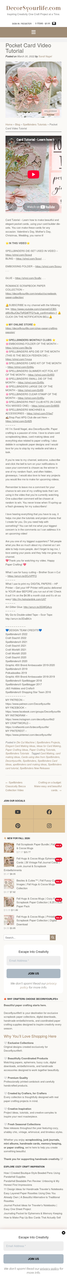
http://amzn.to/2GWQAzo (38, 607)
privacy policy (49, 1268)
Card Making (47, 753)
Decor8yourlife (13, 760)
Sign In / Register (22, 23)
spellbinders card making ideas (30, 764)
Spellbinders (29, 760)
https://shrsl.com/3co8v (28, 278)
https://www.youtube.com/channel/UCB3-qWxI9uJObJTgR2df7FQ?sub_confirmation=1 (31, 311)
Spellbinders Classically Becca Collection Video (15, 786)
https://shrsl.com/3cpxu (48, 266)
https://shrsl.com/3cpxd (18, 254)
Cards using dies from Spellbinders (40, 757)
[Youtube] (18, 812)
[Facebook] (49, 812)
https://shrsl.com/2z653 (41, 374)
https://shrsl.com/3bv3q (18, 347)
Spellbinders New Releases (35, 768)
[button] (33, 32)
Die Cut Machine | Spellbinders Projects (38, 742)
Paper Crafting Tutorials (42, 749)
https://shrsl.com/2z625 (18, 421)
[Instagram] (49, 826)
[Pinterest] (18, 826)
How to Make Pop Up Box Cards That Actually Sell (32, 1217)
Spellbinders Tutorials (35, 124)
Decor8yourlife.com (33, 8)
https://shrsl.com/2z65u (31, 398)
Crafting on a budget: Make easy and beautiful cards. (48, 786)
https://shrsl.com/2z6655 (45, 405)
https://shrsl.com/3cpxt (29, 258)
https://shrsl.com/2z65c (31, 382)
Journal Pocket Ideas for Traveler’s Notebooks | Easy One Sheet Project (30, 1207)
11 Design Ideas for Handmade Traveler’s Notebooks (33, 1189)
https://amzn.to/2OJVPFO (22, 576)
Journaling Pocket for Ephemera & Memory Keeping (33, 1213)
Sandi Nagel (45, 56)
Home (8, 124)
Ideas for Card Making (49, 746)
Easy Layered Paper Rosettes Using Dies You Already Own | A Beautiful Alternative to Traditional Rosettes (32, 1197)
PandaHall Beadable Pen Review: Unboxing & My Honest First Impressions (31, 1183)
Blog (17, 124)
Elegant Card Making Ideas (20, 746)
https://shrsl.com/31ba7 (40, 413)
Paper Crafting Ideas (16, 749)
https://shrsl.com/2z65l (30, 390)
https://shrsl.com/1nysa (18, 359)
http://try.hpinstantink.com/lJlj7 (29, 599)
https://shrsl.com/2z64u (21, 367)
